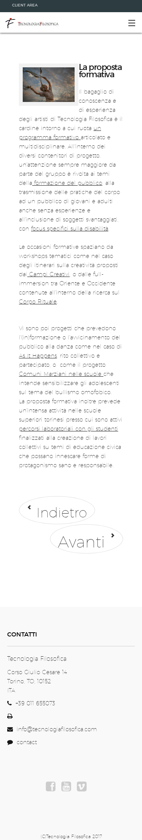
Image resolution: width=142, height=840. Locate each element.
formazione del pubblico (67, 183)
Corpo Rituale (38, 301)
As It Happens (38, 355)
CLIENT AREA (24, 5)
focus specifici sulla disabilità (69, 228)
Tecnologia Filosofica (31, 22)
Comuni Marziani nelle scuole (61, 374)
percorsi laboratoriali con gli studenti (68, 428)
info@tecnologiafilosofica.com (57, 729)
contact (25, 742)
